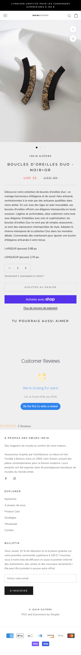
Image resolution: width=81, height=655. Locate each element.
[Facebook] (6, 478)
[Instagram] (14, 478)
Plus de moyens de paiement (40, 308)
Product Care (12, 511)
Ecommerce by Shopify (46, 614)
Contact (9, 530)
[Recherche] (69, 15)
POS (24, 614)
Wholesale (11, 524)
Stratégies (10, 518)
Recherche (10, 499)
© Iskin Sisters (40, 609)
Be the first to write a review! (40, 406)
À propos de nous (15, 505)
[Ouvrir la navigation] (5, 15)
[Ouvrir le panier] (76, 15)
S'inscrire (19, 590)
